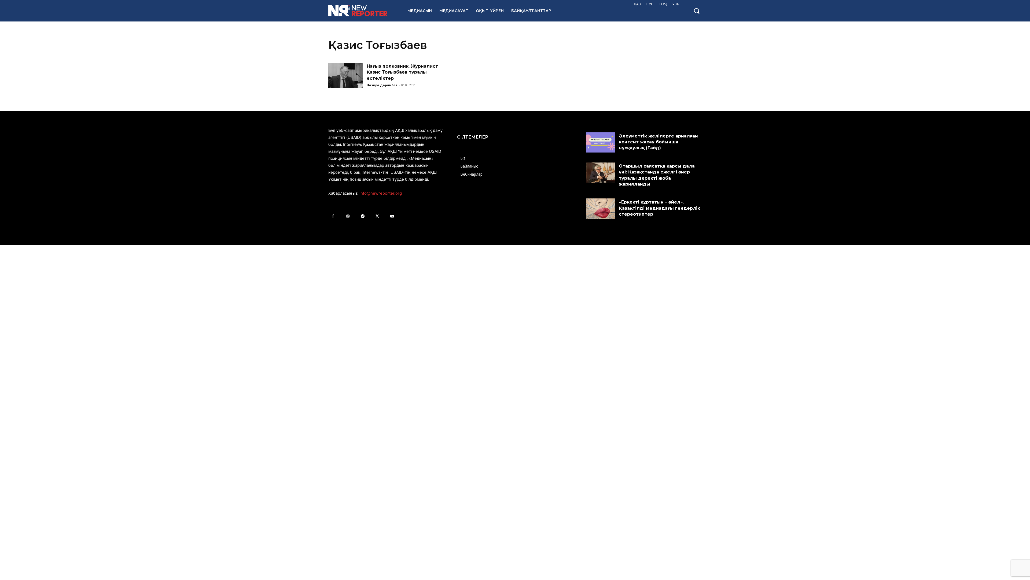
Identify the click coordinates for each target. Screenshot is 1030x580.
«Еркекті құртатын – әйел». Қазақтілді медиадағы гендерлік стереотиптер (659, 208)
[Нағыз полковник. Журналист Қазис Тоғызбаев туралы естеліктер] (345, 75)
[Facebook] (333, 216)
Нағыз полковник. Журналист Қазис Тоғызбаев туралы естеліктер (402, 72)
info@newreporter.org (380, 193)
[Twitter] (377, 216)
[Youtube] (392, 216)
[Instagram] (347, 216)
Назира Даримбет (382, 85)
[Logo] (362, 10)
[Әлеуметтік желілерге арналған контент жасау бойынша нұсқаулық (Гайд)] (600, 142)
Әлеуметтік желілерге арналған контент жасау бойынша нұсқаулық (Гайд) (658, 142)
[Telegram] (362, 216)
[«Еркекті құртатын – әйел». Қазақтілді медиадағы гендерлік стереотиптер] (600, 208)
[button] (696, 11)
